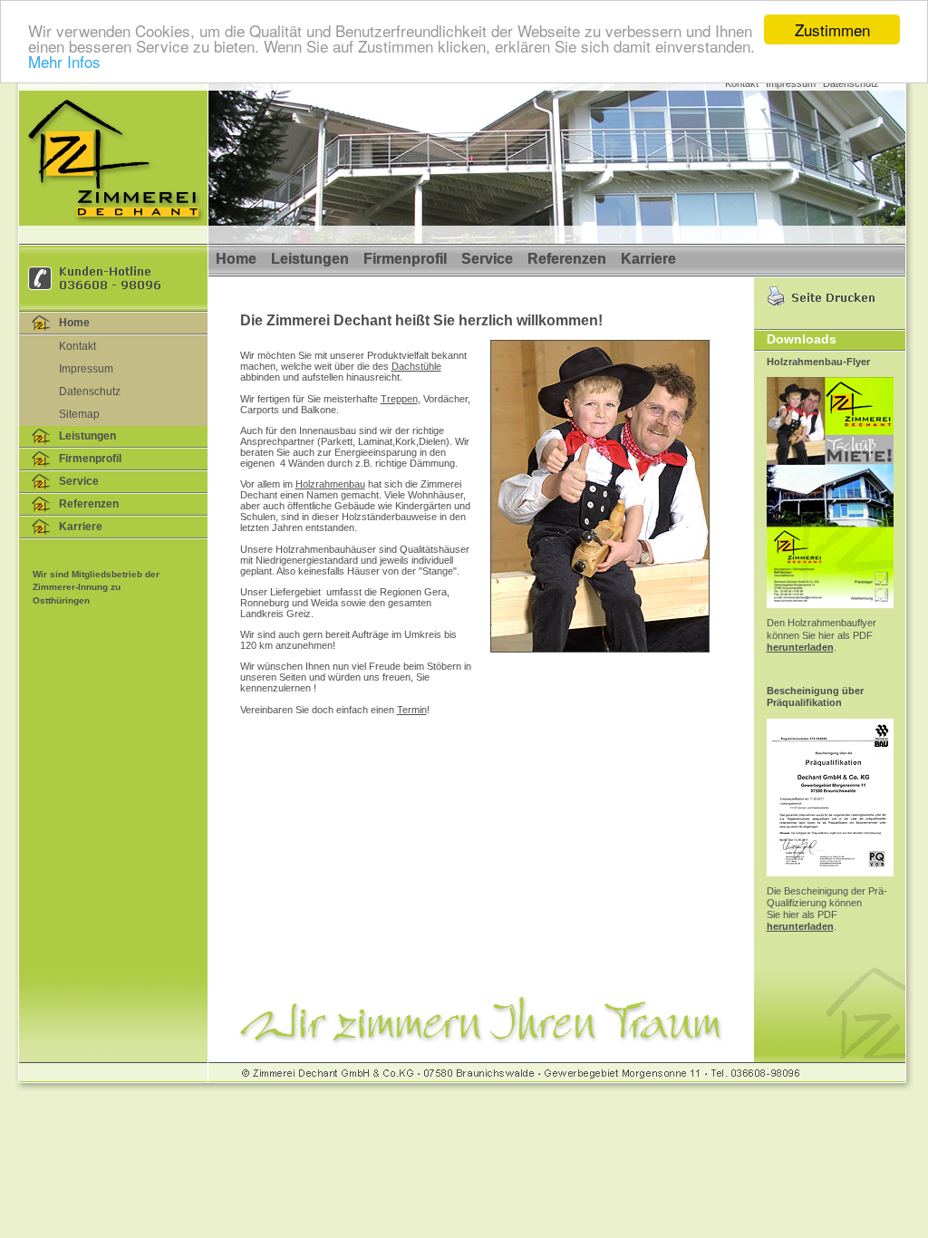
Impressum (791, 83)
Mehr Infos (64, 61)
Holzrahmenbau (330, 484)
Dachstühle (416, 366)
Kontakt (742, 83)
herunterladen (800, 647)
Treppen (399, 398)
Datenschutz (851, 83)
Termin (412, 709)
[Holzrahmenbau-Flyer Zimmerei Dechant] (830, 613)
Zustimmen (832, 29)
